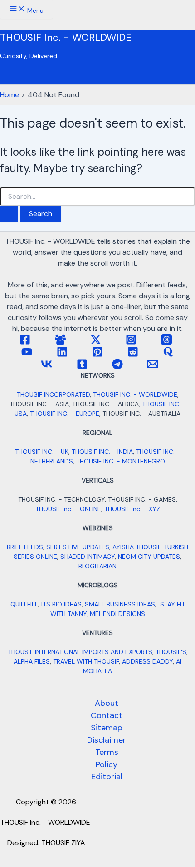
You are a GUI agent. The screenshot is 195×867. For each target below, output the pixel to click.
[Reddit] (132, 355)
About (106, 703)
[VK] (46, 367)
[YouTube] (26, 355)
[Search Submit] (9, 214)
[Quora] (168, 355)
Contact (106, 715)
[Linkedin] (62, 355)
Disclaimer (106, 739)
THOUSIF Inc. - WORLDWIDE (66, 37)
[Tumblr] (82, 367)
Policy (106, 764)
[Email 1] (152, 367)
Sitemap (106, 727)
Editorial (106, 776)
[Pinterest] (97, 355)
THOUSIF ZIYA (63, 842)
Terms (106, 752)
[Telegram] (117, 367)
